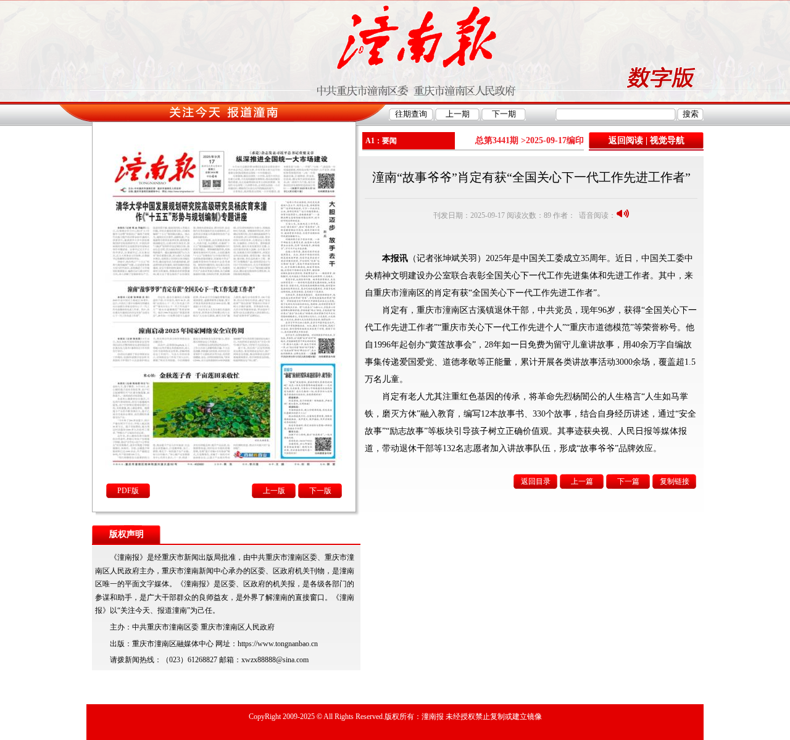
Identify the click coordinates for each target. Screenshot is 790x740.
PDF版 (128, 490)
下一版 (320, 490)
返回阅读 (626, 140)
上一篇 (582, 481)
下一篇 (628, 481)
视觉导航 (667, 140)
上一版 (274, 490)
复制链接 (674, 481)
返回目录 (536, 481)
